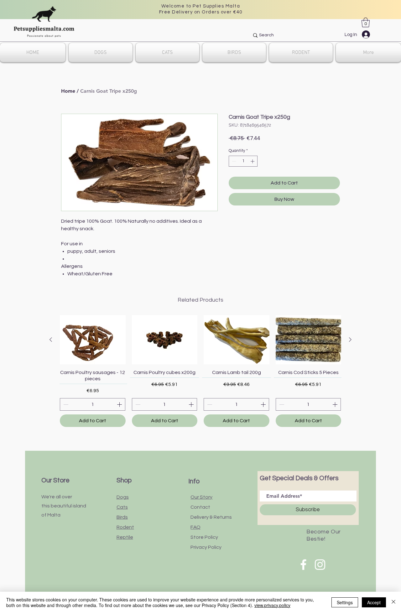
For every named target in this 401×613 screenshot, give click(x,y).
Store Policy (204, 537)
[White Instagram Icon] (320, 565)
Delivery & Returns (211, 517)
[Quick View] (93, 339)
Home (68, 91)
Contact (200, 507)
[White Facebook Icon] (303, 565)
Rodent (125, 527)
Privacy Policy (205, 547)
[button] (366, 22)
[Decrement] (233, 161)
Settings (345, 602)
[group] (200, 371)
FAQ (195, 527)
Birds (122, 517)
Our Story (201, 497)
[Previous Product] (51, 339)
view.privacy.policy (272, 605)
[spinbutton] (243, 161)
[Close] (393, 602)
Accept (374, 602)
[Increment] (253, 161)
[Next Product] (350, 339)
